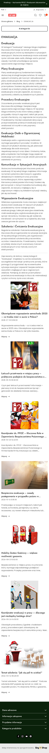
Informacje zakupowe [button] (12, 716)
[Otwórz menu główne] (2, 15)
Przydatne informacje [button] (12, 722)
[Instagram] (22, 736)
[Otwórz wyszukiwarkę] (35, 15)
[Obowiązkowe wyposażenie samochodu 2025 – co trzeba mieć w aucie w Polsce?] (24, 296)
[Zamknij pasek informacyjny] (47, 4)
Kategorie (24, 28)
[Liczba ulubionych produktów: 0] (40, 15)
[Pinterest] (30, 736)
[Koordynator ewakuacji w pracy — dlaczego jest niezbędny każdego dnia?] (24, 595)
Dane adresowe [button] (9, 710)
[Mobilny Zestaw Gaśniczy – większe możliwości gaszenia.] (24, 535)
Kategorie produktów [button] (12, 728)
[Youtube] (26, 736)
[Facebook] (18, 736)
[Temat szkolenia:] (24, 655)
